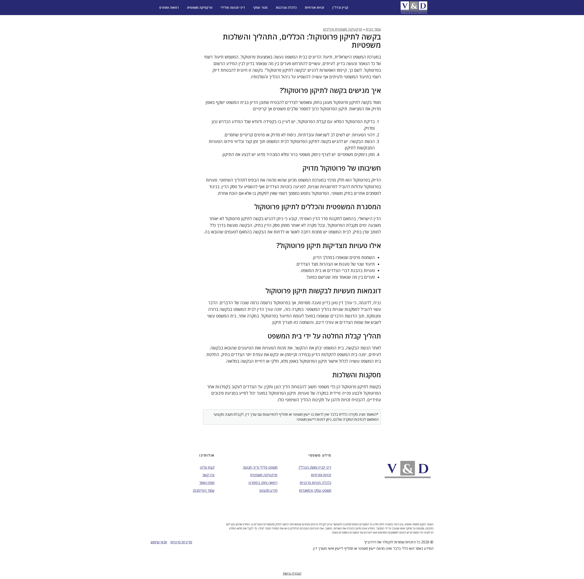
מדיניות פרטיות (181, 542)
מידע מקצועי (268, 490)
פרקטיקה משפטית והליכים (342, 29)
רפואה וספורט (169, 7)
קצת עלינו (207, 467)
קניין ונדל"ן (340, 7)
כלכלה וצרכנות (286, 7)
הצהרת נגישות (292, 573)
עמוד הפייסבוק (203, 490)
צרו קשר (208, 474)
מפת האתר (206, 482)
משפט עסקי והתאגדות (315, 490)
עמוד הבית (373, 29)
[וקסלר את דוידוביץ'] (414, 7)
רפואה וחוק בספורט (262, 482)
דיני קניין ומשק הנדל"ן (315, 467)
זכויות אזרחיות (314, 7)
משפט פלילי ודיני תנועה (260, 467)
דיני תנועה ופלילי (233, 7)
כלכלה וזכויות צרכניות (315, 482)
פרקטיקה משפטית (199, 7)
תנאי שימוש (159, 542)
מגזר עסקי (260, 7)
